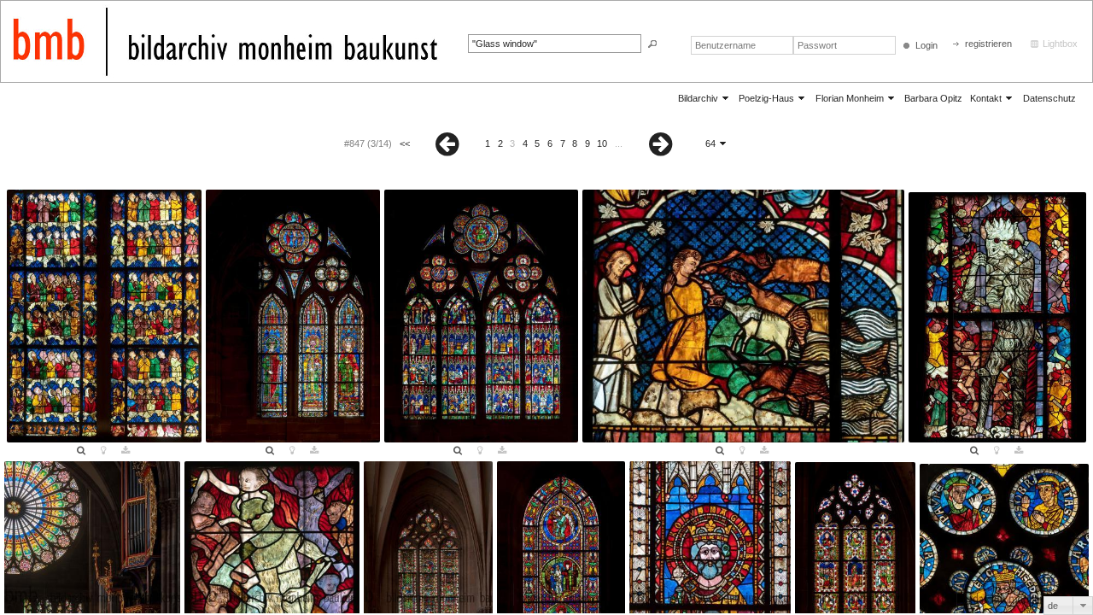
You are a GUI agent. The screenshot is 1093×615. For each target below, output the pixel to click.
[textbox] (554, 43)
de (1053, 605)
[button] (652, 44)
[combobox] (1068, 605)
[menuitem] (704, 97)
